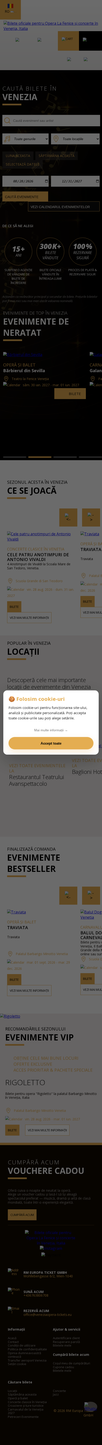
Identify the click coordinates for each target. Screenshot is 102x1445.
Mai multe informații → (51, 730)
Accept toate (51, 743)
